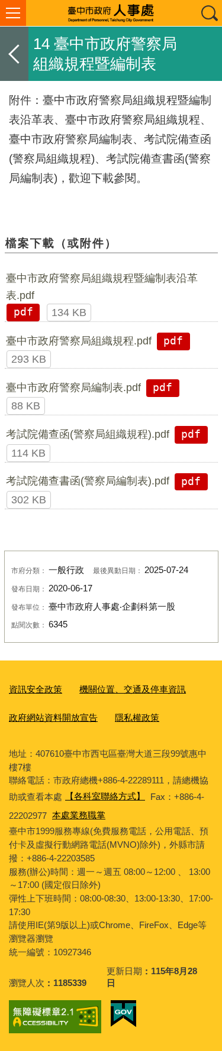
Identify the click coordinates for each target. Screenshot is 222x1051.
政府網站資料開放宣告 (53, 717)
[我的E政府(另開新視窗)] (123, 1013)
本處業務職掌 (78, 815)
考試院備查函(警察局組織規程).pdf (87, 434)
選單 (13, 13)
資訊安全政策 (35, 689)
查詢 (209, 13)
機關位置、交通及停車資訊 (132, 689)
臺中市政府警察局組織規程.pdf (79, 341)
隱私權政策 (137, 717)
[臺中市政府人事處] (111, 13)
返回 (14, 54)
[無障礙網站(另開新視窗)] (55, 1016)
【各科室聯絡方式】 (105, 796)
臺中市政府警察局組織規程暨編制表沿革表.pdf (102, 286)
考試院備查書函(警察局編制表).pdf (87, 481)
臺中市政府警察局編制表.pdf (73, 387)
